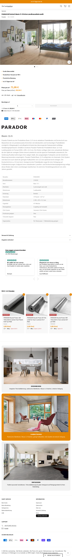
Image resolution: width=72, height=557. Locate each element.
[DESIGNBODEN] (36, 366)
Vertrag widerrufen (42, 515)
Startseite (4, 11)
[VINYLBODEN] (36, 462)
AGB (3, 513)
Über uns (38, 508)
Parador (4, 17)
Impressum (39, 503)
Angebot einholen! (8, 240)
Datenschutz (39, 505)
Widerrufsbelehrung (7, 510)
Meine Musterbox (53, 555)
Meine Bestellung (6, 505)
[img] (36, 252)
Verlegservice (5, 508)
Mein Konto (4, 503)
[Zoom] (69, 62)
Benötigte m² (6, 102)
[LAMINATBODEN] (36, 414)
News (37, 513)
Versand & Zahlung (8, 235)
